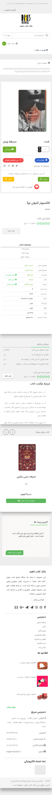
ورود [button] (12, 10)
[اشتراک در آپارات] (16, 608)
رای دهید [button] (8, 376)
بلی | (45, 179)
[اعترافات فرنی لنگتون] (26, 458)
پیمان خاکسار (28, 284)
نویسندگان (29, 3)
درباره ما (36, 3)
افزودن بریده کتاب (14, 552)
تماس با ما (10, 3)
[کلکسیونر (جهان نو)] (31, 112)
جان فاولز (30, 275)
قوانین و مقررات (40, 639)
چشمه (31, 279)
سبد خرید (9, 43)
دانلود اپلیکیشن (20, 3)
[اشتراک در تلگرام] (13, 166)
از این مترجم (11, 284)
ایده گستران (16, 781)
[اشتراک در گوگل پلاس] (22, 608)
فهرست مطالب (40, 50)
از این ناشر (11, 279)
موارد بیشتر (11, 707)
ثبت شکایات (41, 643)
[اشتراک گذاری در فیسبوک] (9, 166)
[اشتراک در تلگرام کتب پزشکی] (27, 608)
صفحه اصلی (44, 3)
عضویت (6, 10)
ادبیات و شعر (29, 265)
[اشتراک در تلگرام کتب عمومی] (31, 608)
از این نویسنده (10, 275)
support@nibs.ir (13, 751)
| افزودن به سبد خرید (27, 500)
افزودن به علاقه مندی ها (23, 187)
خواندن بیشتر (38, 600)
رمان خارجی (29, 270)
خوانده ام (40, 160)
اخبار (44, 626)
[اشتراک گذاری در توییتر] (17, 166)
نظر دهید (11, 231)
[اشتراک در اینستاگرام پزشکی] (36, 608)
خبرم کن (8, 149)
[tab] (25, 245)
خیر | (10, 179)
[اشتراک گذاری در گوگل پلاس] (4, 166)
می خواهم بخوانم (12, 160)
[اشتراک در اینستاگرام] (41, 608)
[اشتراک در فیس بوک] (45, 608)
